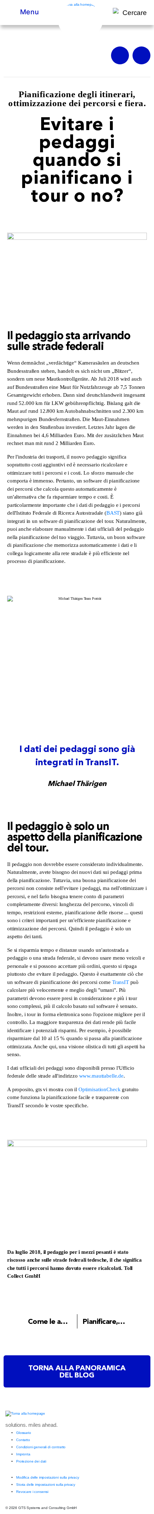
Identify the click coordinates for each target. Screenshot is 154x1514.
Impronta (23, 1454)
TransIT (120, 982)
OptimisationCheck (99, 1089)
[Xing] (120, 55)
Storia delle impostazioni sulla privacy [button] (45, 1484)
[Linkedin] (141, 55)
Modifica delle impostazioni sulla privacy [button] (47, 1477)
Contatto (23, 1440)
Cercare (134, 12)
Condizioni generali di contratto (41, 1447)
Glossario (23, 1433)
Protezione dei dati (31, 1461)
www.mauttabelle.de (101, 1076)
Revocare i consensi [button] (32, 1492)
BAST (113, 513)
